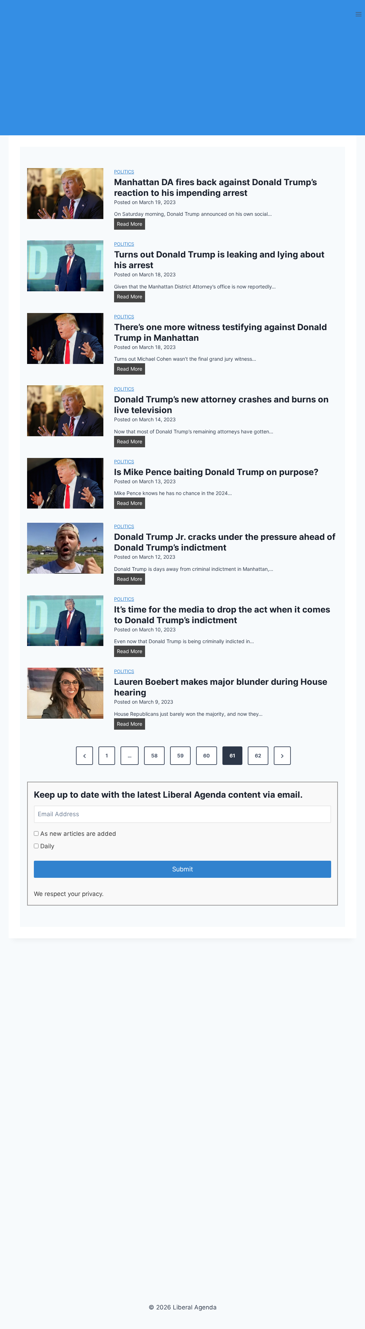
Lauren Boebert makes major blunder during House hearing (220, 687)
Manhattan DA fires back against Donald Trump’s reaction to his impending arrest (215, 187)
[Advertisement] (182, 82)
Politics (124, 171)
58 (154, 755)
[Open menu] (358, 14)
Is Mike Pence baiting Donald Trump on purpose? (216, 472)
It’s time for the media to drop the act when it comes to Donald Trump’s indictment (222, 614)
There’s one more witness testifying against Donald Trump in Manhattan (220, 332)
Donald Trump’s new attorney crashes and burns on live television (221, 404)
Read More (131, 225)
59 (180, 755)
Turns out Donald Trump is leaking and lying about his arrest (219, 259)
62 (258, 755)
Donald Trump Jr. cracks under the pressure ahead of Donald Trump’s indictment (224, 542)
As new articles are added (77, 833)
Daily (46, 846)
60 (206, 755)
